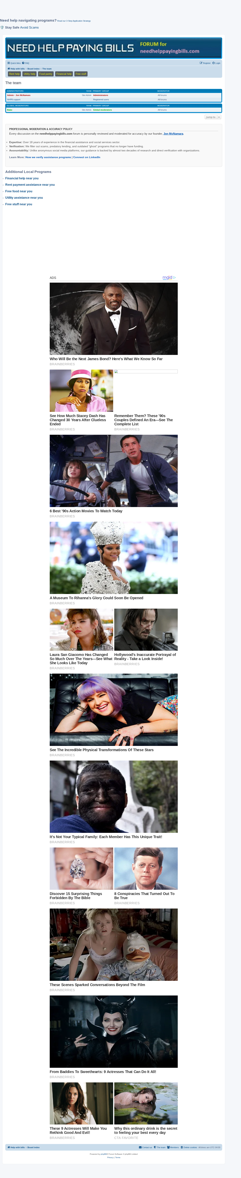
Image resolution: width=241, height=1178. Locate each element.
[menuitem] (25, 63)
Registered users (101, 99)
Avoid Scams (29, 27)
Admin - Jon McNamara (18, 95)
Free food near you (18, 191)
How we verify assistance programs (48, 157)
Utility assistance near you (24, 197)
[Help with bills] (113, 48)
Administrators (15, 91)
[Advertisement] (91, 10)
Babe (9, 110)
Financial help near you (22, 178)
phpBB (104, 1154)
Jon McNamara (173, 133)
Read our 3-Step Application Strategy (74, 21)
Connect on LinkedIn (86, 157)
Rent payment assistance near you (30, 184)
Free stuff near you (18, 204)
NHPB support (13, 99)
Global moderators (18, 106)
